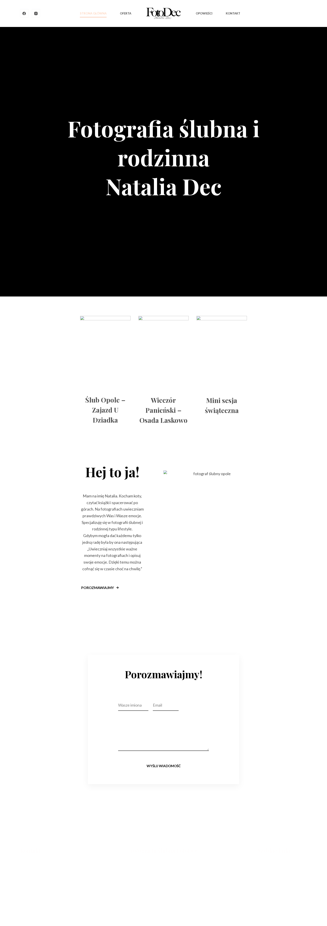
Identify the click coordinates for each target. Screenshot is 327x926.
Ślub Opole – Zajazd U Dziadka (105, 409)
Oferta (125, 13)
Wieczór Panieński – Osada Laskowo (163, 410)
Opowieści (204, 13)
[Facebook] (24, 13)
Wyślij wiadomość (164, 766)
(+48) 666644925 (33, 868)
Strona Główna (93, 13)
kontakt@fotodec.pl (35, 863)
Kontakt (233, 13)
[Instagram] (36, 13)
